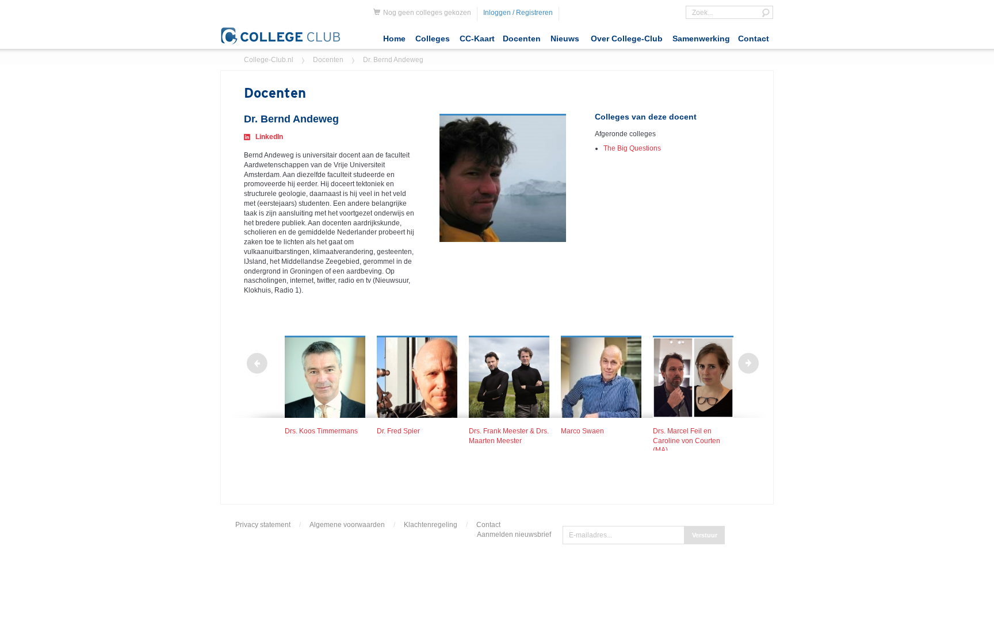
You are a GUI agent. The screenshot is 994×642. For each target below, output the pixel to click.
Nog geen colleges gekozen (427, 13)
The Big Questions (632, 148)
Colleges (432, 38)
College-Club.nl (268, 60)
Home (394, 38)
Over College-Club (627, 38)
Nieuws (564, 38)
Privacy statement (262, 525)
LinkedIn (269, 137)
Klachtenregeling (430, 525)
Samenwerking (701, 38)
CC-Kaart (477, 38)
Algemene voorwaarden (347, 525)
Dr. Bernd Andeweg (393, 60)
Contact (753, 38)
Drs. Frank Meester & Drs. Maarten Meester (509, 436)
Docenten (522, 38)
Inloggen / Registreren (518, 13)
